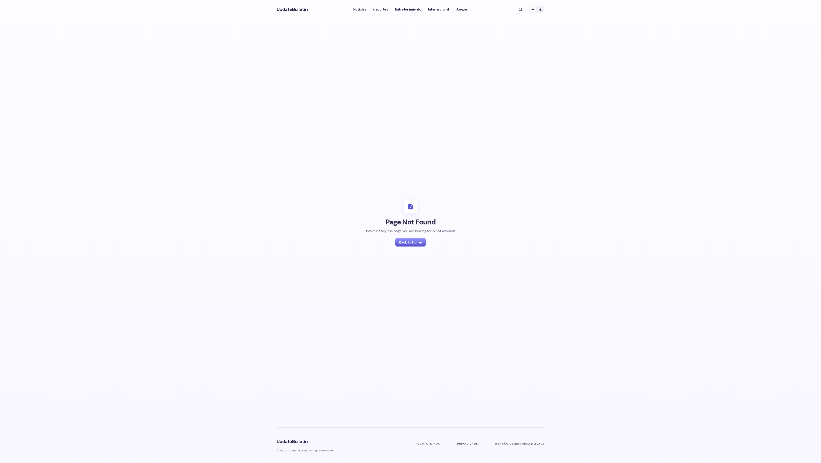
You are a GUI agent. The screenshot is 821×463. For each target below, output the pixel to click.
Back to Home (410, 242)
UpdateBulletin (292, 9)
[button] (520, 9)
